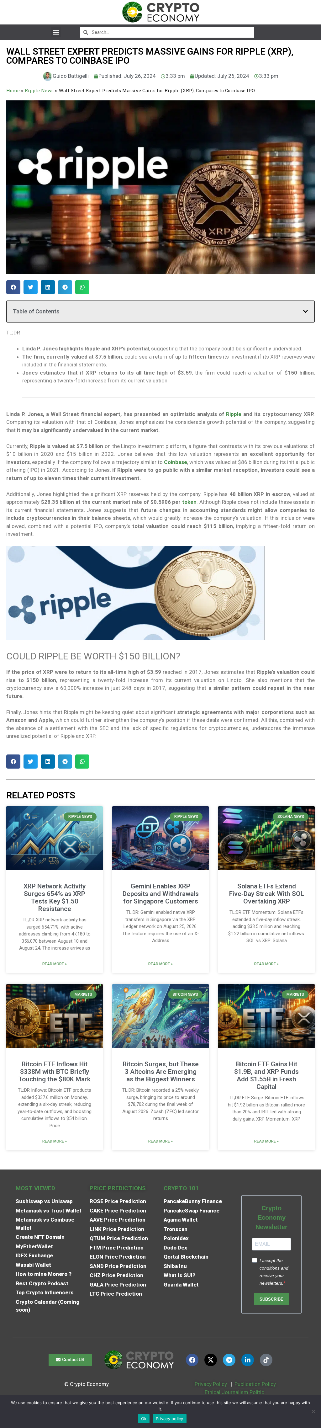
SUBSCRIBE (271, 1299)
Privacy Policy (210, 1384)
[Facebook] (192, 1360)
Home (13, 90)
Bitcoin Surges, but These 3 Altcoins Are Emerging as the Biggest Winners (161, 1071)
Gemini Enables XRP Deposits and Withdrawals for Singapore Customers (161, 893)
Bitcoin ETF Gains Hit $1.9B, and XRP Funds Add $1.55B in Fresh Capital (266, 1075)
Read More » (54, 964)
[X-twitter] (210, 1360)
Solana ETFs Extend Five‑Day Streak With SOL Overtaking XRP (266, 893)
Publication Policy (255, 1384)
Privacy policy (169, 1418)
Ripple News (39, 90)
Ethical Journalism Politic (235, 1392)
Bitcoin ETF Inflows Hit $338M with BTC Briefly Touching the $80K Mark (54, 1071)
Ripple (233, 414)
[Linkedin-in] (247, 1360)
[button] (56, 32)
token (189, 502)
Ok (144, 1418)
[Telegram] (229, 1360)
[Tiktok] (266, 1360)
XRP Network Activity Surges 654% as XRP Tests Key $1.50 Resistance (55, 897)
